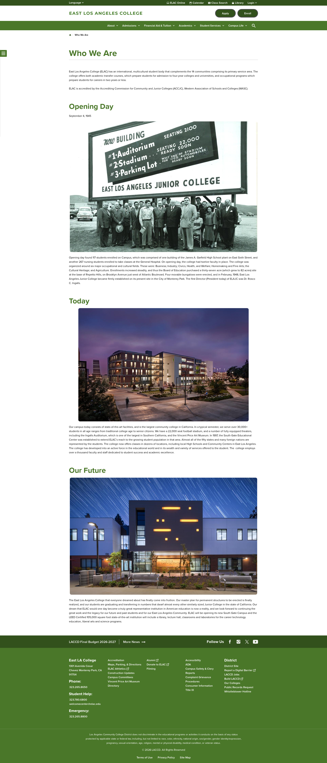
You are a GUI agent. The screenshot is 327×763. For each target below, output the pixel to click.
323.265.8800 (78, 716)
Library (239, 3)
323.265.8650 (78, 687)
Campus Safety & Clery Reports (199, 671)
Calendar (198, 3)
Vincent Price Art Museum (124, 681)
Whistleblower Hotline (237, 691)
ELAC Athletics (117, 669)
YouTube (255, 641)
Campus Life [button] (236, 26)
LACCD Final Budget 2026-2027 (92, 641)
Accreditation (116, 660)
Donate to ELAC (156, 664)
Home (70, 35)
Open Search (254, 25)
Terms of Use (145, 757)
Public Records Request (238, 687)
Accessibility (193, 660)
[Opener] (323, 644)
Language (75, 3)
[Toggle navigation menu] (3, 53)
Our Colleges (232, 683)
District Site (231, 666)
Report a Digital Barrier (238, 670)
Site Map (185, 757)
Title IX (189, 690)
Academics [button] (185, 26)
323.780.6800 (78, 700)
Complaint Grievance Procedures (198, 679)
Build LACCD (232, 679)
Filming (151, 669)
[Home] (106, 13)
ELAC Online (177, 3)
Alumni (151, 660)
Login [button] (251, 3)
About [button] (111, 26)
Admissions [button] (129, 26)
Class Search (219, 3)
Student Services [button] (210, 26)
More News (131, 641)
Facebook (229, 641)
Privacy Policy (166, 757)
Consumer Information (199, 686)
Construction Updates (121, 673)
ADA (188, 664)
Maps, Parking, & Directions (124, 664)
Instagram (238, 641)
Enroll (247, 13)
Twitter (247, 641)
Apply (225, 13)
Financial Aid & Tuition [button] (157, 26)
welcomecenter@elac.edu (85, 704)
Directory (113, 686)
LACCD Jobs (231, 674)
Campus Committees (120, 677)
